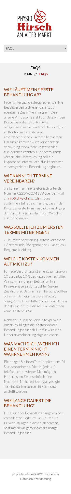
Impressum (52, 474)
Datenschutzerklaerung (35, 479)
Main (27, 74)
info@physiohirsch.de (23, 198)
